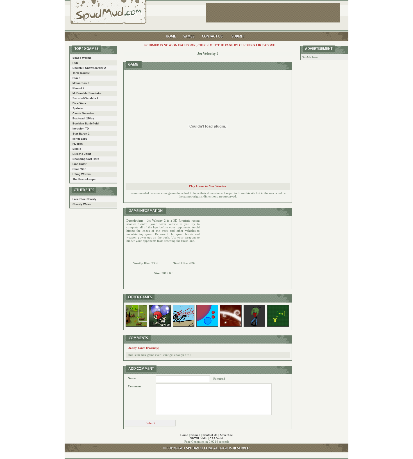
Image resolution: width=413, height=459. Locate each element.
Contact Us (210, 435)
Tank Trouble (81, 72)
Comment (134, 386)
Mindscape (79, 138)
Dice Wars (79, 103)
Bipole (76, 148)
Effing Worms (81, 174)
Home (184, 435)
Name (132, 378)
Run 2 (76, 77)
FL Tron (77, 143)
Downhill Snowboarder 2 (89, 67)
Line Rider (79, 163)
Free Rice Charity (84, 199)
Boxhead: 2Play (83, 118)
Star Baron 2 (81, 133)
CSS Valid (216, 438)
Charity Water (81, 204)
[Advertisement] (246, 252)
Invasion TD (80, 128)
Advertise (226, 435)
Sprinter (77, 108)
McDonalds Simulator (87, 93)
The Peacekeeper (84, 179)
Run (75, 62)
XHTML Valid (198, 438)
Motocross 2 (80, 83)
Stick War (79, 169)
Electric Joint (81, 153)
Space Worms (82, 57)
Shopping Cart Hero (85, 158)
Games (195, 435)
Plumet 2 (78, 88)
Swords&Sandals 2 (85, 98)
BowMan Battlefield (85, 123)
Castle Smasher (83, 113)
